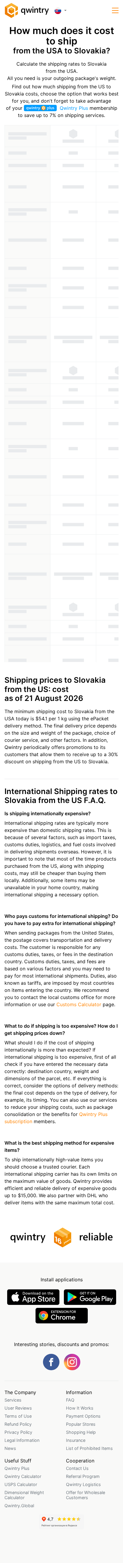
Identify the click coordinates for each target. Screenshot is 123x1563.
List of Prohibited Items (89, 1448)
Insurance (75, 1440)
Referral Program (83, 1476)
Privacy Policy (18, 1432)
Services (12, 1399)
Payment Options (83, 1416)
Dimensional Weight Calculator (24, 1495)
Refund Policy (18, 1424)
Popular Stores (81, 1424)
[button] (115, 10)
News (10, 1448)
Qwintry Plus (74, 108)
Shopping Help (81, 1432)
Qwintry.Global (19, 1505)
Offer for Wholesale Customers (85, 1495)
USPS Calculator (20, 1484)
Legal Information (21, 1440)
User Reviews (18, 1408)
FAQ (70, 1399)
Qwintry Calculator (22, 1476)
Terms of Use (18, 1416)
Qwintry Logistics (83, 1484)
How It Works (79, 1408)
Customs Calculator (78, 1004)
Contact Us (77, 1468)
